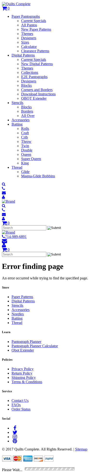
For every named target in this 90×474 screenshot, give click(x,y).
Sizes (25, 42)
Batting (17, 124)
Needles (18, 314)
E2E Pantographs (34, 77)
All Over (28, 116)
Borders (27, 111)
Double (26, 150)
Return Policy (22, 373)
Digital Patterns (23, 55)
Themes (27, 34)
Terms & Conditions (27, 382)
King (25, 163)
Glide (25, 172)
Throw (26, 141)
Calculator (29, 47)
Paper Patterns (22, 297)
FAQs (16, 405)
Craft (25, 133)
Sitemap (81, 449)
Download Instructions (38, 94)
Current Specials (33, 21)
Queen (26, 154)
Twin (25, 146)
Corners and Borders (37, 90)
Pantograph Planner (26, 342)
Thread (17, 167)
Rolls (25, 129)
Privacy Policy (23, 369)
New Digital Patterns (37, 64)
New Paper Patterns (36, 29)
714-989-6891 (16, 237)
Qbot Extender (23, 350)
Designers (28, 38)
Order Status (21, 409)
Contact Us (20, 401)
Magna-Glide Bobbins (38, 176)
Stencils (17, 103)
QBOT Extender (34, 98)
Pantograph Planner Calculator (35, 346)
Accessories (21, 120)
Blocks (26, 85)
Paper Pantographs (26, 16)
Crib (24, 137)
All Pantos (29, 25)
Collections (29, 72)
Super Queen (31, 159)
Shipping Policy (24, 378)
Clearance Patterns (35, 51)
